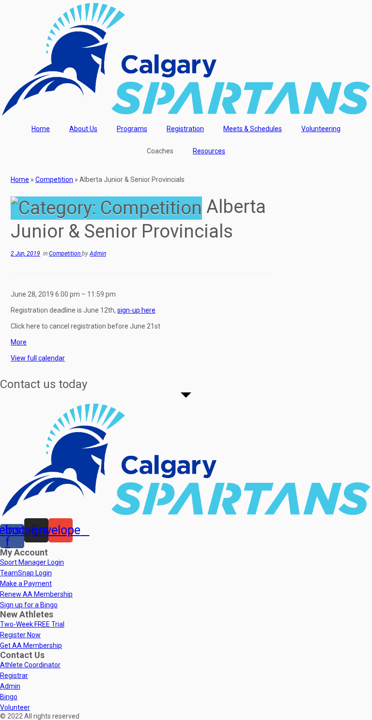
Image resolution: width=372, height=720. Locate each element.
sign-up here (136, 310)
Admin (98, 253)
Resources (209, 151)
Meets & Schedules (252, 129)
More (19, 342)
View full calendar (38, 358)
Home (40, 129)
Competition (54, 179)
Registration (185, 129)
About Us (83, 129)
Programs (132, 129)
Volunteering (321, 129)
